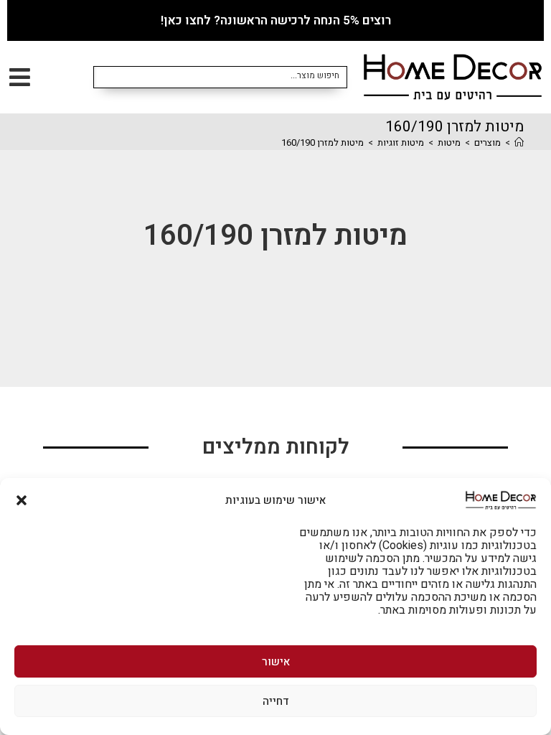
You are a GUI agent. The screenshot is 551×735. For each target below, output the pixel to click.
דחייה (276, 701)
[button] (21, 500)
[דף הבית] (519, 142)
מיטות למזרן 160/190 (322, 142)
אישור (276, 662)
